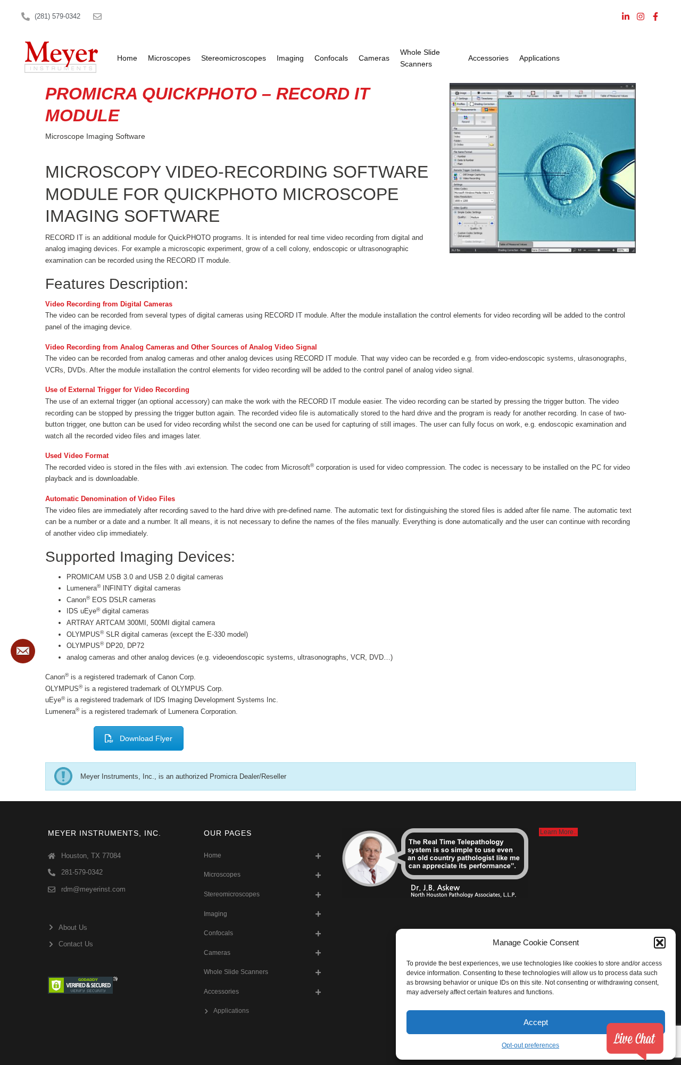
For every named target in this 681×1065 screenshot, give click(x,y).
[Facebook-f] (655, 16)
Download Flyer (146, 738)
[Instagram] (640, 16)
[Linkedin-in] (625, 16)
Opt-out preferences (530, 1045)
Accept (536, 1022)
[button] (659, 942)
